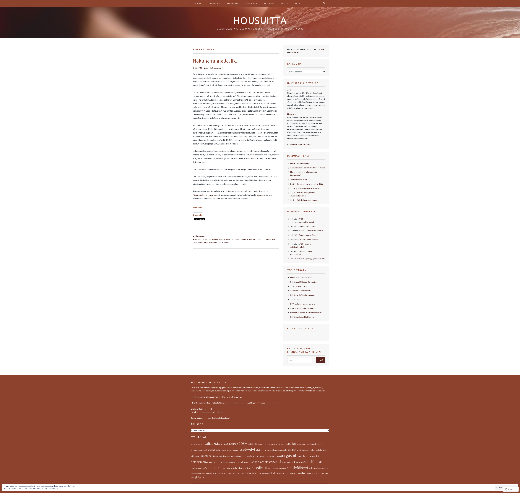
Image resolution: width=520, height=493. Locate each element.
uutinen (260, 195)
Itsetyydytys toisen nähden (302, 308)
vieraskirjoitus (319, 473)
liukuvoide (322, 450)
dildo (256, 444)
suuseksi (236, 473)
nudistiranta (247, 239)
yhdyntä (199, 477)
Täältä (194, 397)
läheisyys (217, 456)
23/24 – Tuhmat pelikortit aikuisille (304, 188)
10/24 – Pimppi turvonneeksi (311, 231)
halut (308, 444)
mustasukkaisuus (226, 239)
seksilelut (259, 468)
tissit (206, 242)
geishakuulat (301, 444)
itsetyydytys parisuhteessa (271, 450)
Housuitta (260, 20)
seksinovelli (272, 468)
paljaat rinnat (258, 239)
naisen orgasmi (275, 456)
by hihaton (218, 412)
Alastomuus (199, 236)
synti (243, 473)
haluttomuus (316, 444)
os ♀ (289, 90)
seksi (277, 461)
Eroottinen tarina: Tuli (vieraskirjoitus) (306, 312)
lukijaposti (195, 456)
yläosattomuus (223, 242)
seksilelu (226, 468)
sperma (214, 473)
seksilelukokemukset (241, 468)
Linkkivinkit (213, 3)
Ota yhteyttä (251, 3)
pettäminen (198, 462)
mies (223, 456)
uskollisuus (274, 473)
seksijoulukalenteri (198, 468)
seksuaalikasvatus (318, 468)
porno (209, 461)
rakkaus (225, 462)
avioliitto (221, 444)
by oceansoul (207, 412)
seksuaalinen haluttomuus (201, 473)
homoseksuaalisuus (216, 449)
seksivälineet (297, 467)
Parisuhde (302, 456)
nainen (265, 456)
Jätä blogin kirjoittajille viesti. (300, 144)
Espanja (198, 239)
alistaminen (195, 444)
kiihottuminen (213, 239)
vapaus (293, 473)
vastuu (302, 473)
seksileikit (213, 467)
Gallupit (297, 3)
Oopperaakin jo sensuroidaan (206, 195)
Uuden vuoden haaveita (300, 163)
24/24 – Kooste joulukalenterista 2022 (306, 184)
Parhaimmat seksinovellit (300, 290)
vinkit (193, 477)
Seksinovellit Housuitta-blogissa (304, 282)
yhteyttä (207, 409)
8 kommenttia (217, 68)
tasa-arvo (251, 473)
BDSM (242, 443)
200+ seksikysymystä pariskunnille (304, 304)
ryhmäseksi (246, 461)
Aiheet (283, 3)
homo (204, 450)
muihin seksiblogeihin (275, 403)
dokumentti (262, 444)
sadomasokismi (263, 462)
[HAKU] (324, 3)
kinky (285, 450)
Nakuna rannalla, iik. (215, 61)
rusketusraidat (269, 239)
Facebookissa (295, 52)
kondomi (292, 449)
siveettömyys (198, 242)
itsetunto (235, 450)
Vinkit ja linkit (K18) (298, 286)
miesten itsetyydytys (235, 456)
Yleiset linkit (295, 299)
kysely (299, 450)
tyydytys (265, 473)
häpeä (204, 239)
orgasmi (289, 455)
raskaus (232, 462)
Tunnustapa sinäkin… (308, 226)
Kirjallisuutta (232, 3)
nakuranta (238, 239)
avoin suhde (231, 443)
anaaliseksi (209, 443)
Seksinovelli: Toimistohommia (302, 295)
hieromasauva (196, 450)
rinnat (237, 462)
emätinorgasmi (282, 444)
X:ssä (321, 49)
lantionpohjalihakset (310, 450)
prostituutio (218, 462)
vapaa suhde (284, 473)
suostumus (227, 473)
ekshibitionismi (272, 444)
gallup (292, 443)
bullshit (250, 444)
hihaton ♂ (291, 114)
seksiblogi (286, 462)
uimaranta (213, 242)
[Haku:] (299, 360)
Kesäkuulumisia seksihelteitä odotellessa (307, 168)
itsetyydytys (249, 449)
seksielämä (298, 462)
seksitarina (283, 468)
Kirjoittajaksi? (269, 3)
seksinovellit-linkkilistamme (235, 403)
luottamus (207, 456)
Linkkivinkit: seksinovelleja (301, 277)
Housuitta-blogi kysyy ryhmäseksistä (309, 259)
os (207, 68)
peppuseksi (313, 456)
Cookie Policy (53, 488)
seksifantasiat (315, 461)
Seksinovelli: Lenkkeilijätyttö (302, 317)
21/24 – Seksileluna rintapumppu (304, 200)
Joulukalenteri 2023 (298, 179)
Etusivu (198, 3)
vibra (309, 473)
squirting (220, 473)
